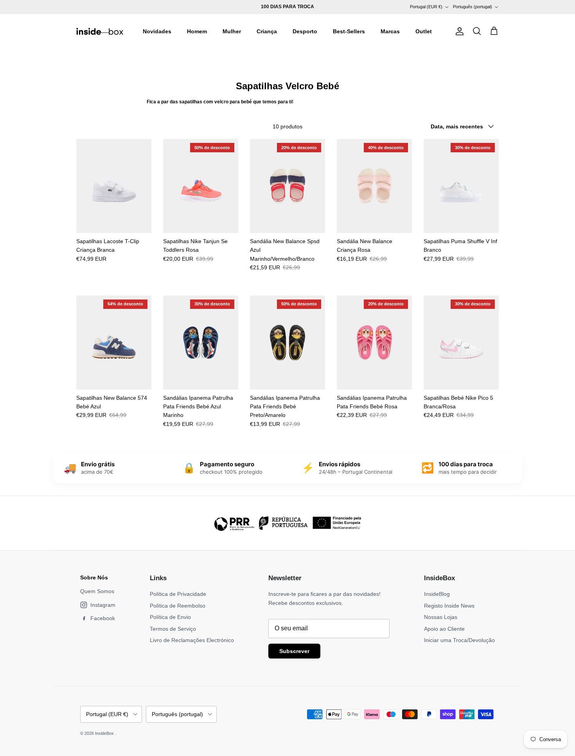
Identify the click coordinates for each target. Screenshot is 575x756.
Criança (267, 31)
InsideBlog (437, 594)
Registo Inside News (449, 606)
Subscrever (294, 651)
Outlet (423, 31)
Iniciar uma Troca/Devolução (459, 640)
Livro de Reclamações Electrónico (192, 640)
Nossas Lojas (440, 617)
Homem (197, 31)
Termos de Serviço (173, 629)
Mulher (232, 31)
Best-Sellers (349, 31)
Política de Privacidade (178, 594)
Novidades (157, 31)
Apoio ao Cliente (444, 629)
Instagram (102, 605)
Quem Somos (97, 591)
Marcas (390, 31)
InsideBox (105, 733)
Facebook (102, 618)
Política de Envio (170, 617)
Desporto (305, 31)
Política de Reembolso (177, 606)
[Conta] (458, 31)
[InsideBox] (99, 31)
